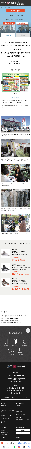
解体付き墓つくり (25, 443)
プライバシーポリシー (21, 440)
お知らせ (18, 437)
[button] (14, 93)
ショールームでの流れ (6, 408)
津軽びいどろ (7, 447)
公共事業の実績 (5, 432)
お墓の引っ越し (5, 418)
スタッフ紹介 (19, 417)
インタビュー (19, 405)
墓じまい (3, 422)
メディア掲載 (4, 434)
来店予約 (14, 443)
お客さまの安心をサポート (22, 419)
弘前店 (22, 4)
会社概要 (3, 430)
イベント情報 (5, 443)
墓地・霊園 (19, 411)
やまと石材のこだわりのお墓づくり (7, 411)
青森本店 (18, 4)
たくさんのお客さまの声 (22, 408)
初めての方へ (4, 405)
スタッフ (3, 440)
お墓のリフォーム (6, 415)
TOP (2, 7)
